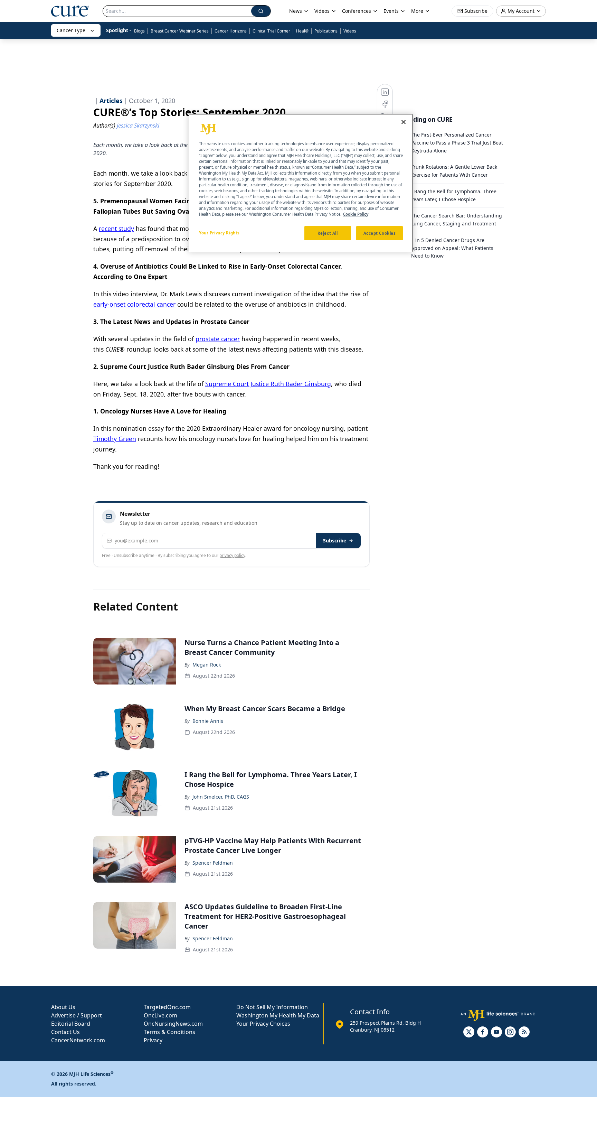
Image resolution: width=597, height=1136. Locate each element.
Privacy (153, 1040)
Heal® (302, 31)
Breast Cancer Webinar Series (180, 31)
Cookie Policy (355, 214)
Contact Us (65, 1032)
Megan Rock (206, 664)
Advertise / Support (76, 1015)
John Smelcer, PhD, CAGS (220, 796)
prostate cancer (218, 339)
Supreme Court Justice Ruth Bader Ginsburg (268, 384)
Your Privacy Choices (263, 1023)
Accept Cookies (379, 232)
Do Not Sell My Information (272, 1007)
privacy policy (232, 555)
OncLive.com (160, 1015)
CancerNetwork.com (78, 1040)
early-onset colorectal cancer (134, 304)
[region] (301, 183)
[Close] (403, 122)
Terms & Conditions (169, 1032)
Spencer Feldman (212, 862)
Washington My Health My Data (277, 1015)
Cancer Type (71, 30)
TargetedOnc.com (167, 1007)
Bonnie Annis (207, 721)
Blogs (139, 31)
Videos (349, 31)
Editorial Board (70, 1023)
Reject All (328, 232)
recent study (116, 228)
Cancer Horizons (231, 31)
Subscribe (334, 540)
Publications (326, 31)
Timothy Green (114, 439)
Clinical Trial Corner (271, 31)
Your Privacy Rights (219, 232)
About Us (63, 1007)
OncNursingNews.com (173, 1023)
